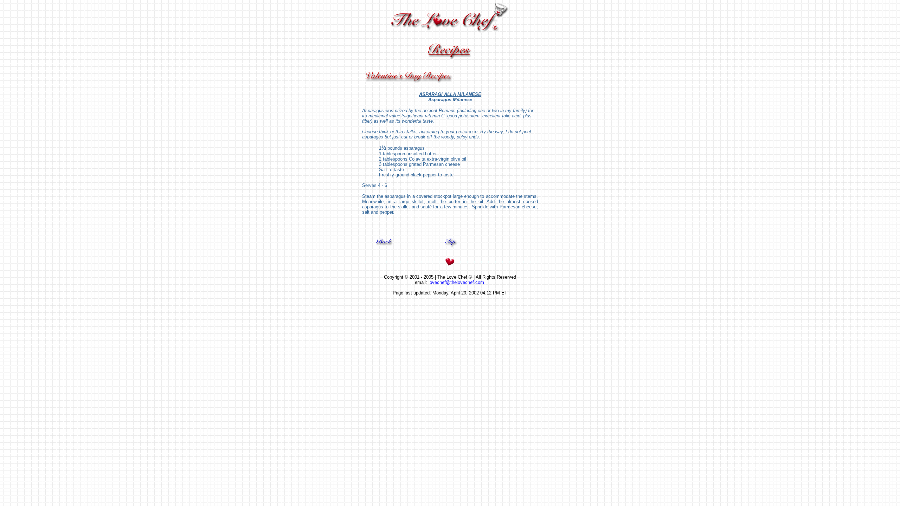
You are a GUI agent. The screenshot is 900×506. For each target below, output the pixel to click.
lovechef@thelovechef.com (456, 282)
